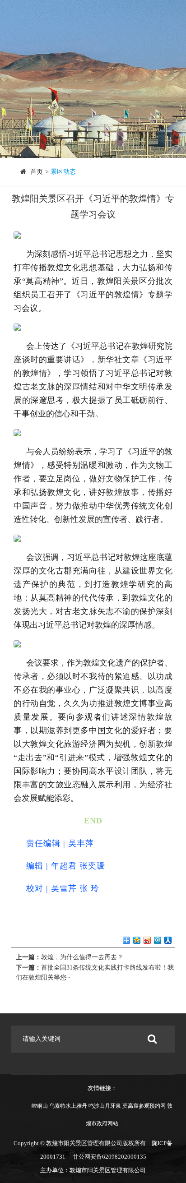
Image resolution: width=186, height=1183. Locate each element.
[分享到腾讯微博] (158, 941)
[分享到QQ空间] (137, 941)
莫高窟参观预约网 (144, 1106)
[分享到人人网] (168, 941)
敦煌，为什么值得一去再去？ (82, 957)
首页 (36, 171)
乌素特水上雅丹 (68, 1106)
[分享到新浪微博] (147, 941)
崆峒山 (40, 1106)
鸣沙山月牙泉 (104, 1106)
